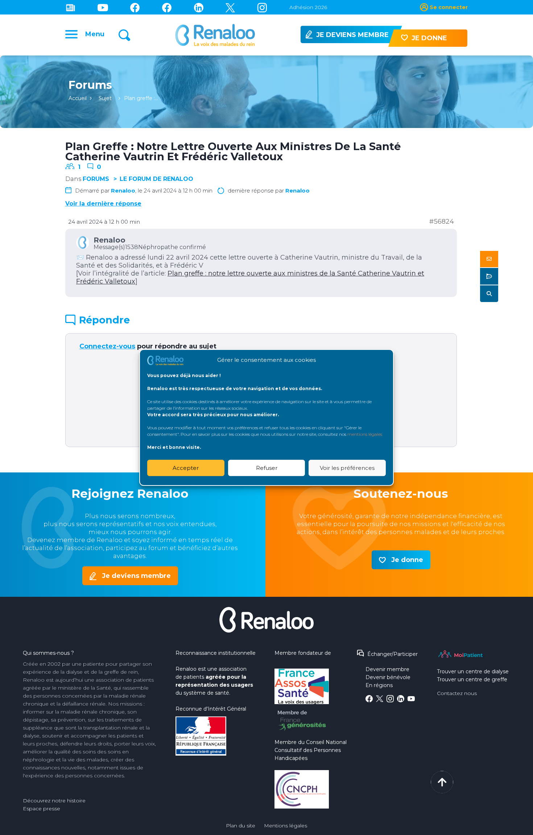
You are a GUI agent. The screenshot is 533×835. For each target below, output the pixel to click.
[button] (489, 259)
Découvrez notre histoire (54, 800)
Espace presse (41, 808)
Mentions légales (285, 825)
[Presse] (70, 7)
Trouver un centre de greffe (472, 679)
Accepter (186, 467)
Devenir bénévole (387, 677)
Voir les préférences (347, 467)
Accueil (78, 98)
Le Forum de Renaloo (156, 178)
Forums (96, 178)
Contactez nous (457, 693)
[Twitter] (230, 7)
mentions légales (364, 434)
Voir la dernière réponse (103, 203)
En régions (379, 685)
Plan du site (240, 825)
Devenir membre (387, 669)
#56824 (441, 222)
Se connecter (449, 7)
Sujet (105, 98)
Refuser (266, 467)
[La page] (135, 7)
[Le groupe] (167, 7)
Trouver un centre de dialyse (473, 671)
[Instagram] (262, 7)
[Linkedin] (198, 7)
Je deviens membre (136, 576)
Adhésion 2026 (308, 7)
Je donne (407, 560)
